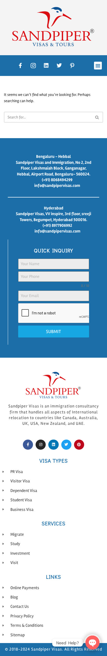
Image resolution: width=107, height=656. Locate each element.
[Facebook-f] (20, 65)
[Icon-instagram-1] (33, 65)
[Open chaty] (92, 643)
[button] (98, 65)
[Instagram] (41, 445)
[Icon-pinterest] (72, 65)
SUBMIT (53, 331)
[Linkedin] (46, 65)
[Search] (97, 117)
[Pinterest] (79, 445)
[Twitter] (59, 65)
